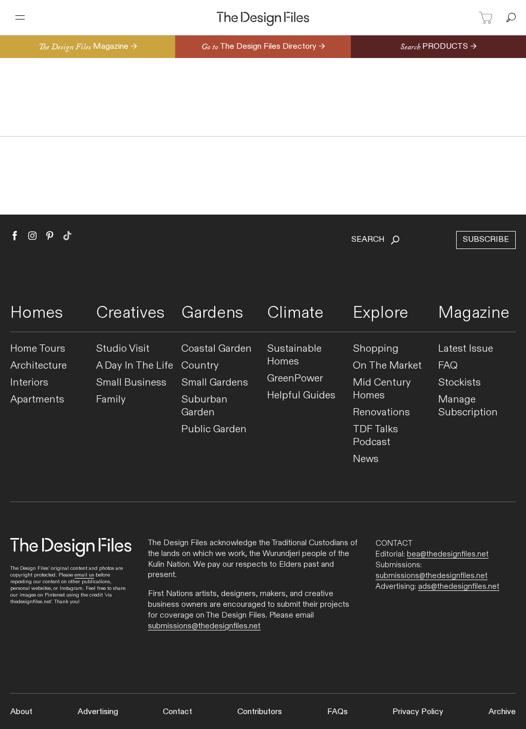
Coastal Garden (216, 348)
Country (200, 365)
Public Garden (214, 429)
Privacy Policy (417, 711)
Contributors (259, 711)
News (366, 459)
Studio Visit (122, 348)
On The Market (387, 365)
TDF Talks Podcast (375, 436)
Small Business (131, 382)
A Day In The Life (134, 365)
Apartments (37, 399)
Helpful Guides (301, 395)
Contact (177, 711)
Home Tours (37, 348)
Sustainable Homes (294, 355)
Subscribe (486, 239)
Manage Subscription (468, 406)
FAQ (448, 365)
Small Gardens (214, 382)
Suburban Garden (204, 406)
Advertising (98, 711)
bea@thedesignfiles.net (448, 554)
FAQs (337, 711)
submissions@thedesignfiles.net (204, 626)
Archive (502, 711)
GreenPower (295, 378)
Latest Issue (465, 348)
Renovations (381, 412)
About (21, 711)
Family (111, 399)
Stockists (459, 382)
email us (84, 575)
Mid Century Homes (382, 389)
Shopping (376, 348)
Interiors (29, 382)
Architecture (38, 365)
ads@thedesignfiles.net (458, 586)
